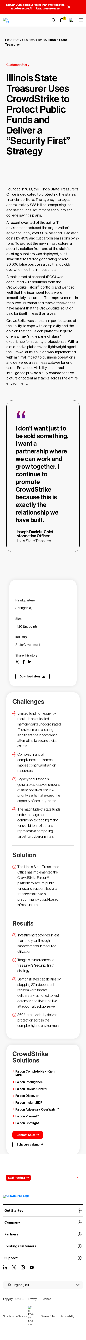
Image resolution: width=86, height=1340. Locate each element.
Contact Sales (26, 1135)
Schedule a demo (28, 1144)
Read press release (48, 8)
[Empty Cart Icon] (71, 20)
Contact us (42, 1178)
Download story (30, 676)
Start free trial (16, 1178)
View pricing (67, 1177)
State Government (27, 644)
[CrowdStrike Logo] (6, 20)
